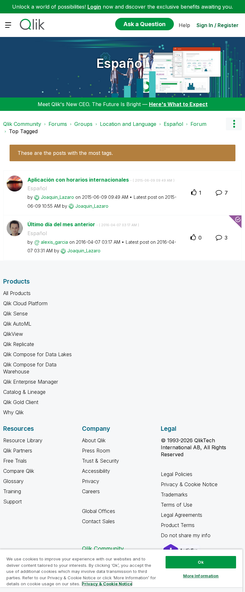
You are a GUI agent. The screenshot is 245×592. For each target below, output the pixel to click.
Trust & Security (100, 461)
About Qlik (94, 440)
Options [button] (234, 124)
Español (121, 63)
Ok (201, 562)
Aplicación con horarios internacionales (100, 180)
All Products (17, 293)
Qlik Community (22, 124)
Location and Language (128, 124)
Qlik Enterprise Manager (30, 382)
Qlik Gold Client (20, 402)
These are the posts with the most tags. (65, 153)
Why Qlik (13, 412)
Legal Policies (176, 474)
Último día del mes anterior (83, 224)
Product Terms (178, 525)
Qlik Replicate (18, 344)
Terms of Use (176, 505)
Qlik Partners (17, 450)
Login (94, 7)
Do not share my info (186, 535)
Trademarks (174, 494)
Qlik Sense (15, 313)
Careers (91, 491)
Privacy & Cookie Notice (189, 484)
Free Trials (15, 461)
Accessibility (96, 471)
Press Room (96, 450)
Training (12, 491)
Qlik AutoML (17, 324)
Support (12, 501)
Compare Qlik (18, 471)
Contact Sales (98, 521)
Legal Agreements (181, 515)
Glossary (13, 481)
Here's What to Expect (178, 104)
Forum (198, 124)
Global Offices (98, 511)
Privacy (90, 481)
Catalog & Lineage (24, 392)
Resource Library (22, 440)
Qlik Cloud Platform (25, 303)
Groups (83, 124)
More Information (201, 575)
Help (184, 25)
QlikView (13, 334)
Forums (57, 124)
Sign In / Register (218, 25)
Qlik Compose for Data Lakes (37, 354)
